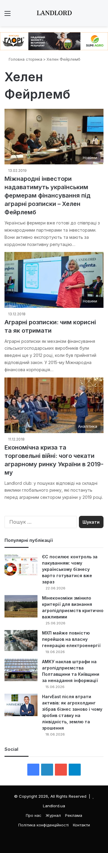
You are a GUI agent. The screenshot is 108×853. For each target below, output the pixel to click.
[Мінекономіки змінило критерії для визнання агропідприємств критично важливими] (21, 606)
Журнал (53, 815)
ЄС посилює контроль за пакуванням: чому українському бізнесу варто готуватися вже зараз (70, 569)
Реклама (73, 815)
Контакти (81, 825)
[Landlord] (54, 13)
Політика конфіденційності (43, 825)
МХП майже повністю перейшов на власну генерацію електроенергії (71, 639)
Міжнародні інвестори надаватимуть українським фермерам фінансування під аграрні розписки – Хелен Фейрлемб (47, 195)
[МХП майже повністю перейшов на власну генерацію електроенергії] (21, 640)
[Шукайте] (101, 15)
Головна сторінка (25, 59)
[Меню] (7, 15)
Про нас (33, 815)
